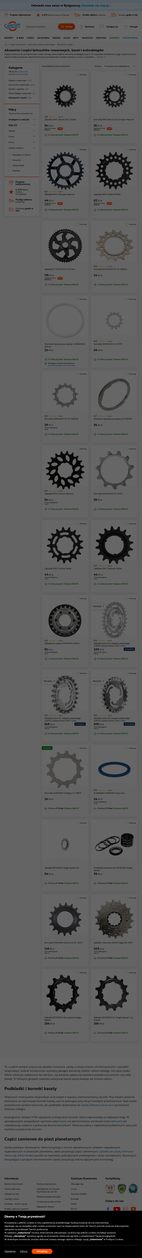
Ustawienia (10, 1251)
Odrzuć (23, 1251)
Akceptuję (42, 1251)
